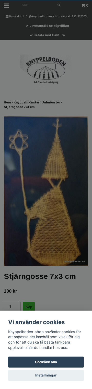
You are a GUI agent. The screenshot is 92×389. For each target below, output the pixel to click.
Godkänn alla (46, 362)
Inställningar (46, 375)
